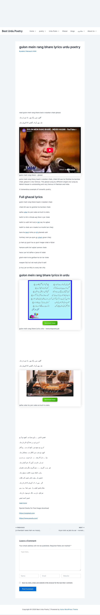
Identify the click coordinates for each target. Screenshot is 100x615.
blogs (73, 31)
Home (32, 31)
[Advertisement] (50, 13)
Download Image (50, 323)
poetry (41, 31)
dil (37, 232)
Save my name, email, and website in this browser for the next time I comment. (47, 583)
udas (25, 212)
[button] (35, 31)
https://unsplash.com (27, 513)
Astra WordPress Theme (69, 609)
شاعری (80, 31)
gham (40, 237)
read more (23, 503)
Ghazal (64, 31)
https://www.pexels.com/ (28, 518)
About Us (91, 31)
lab (38, 222)
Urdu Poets (53, 31)
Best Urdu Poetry (12, 31)
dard (27, 232)
